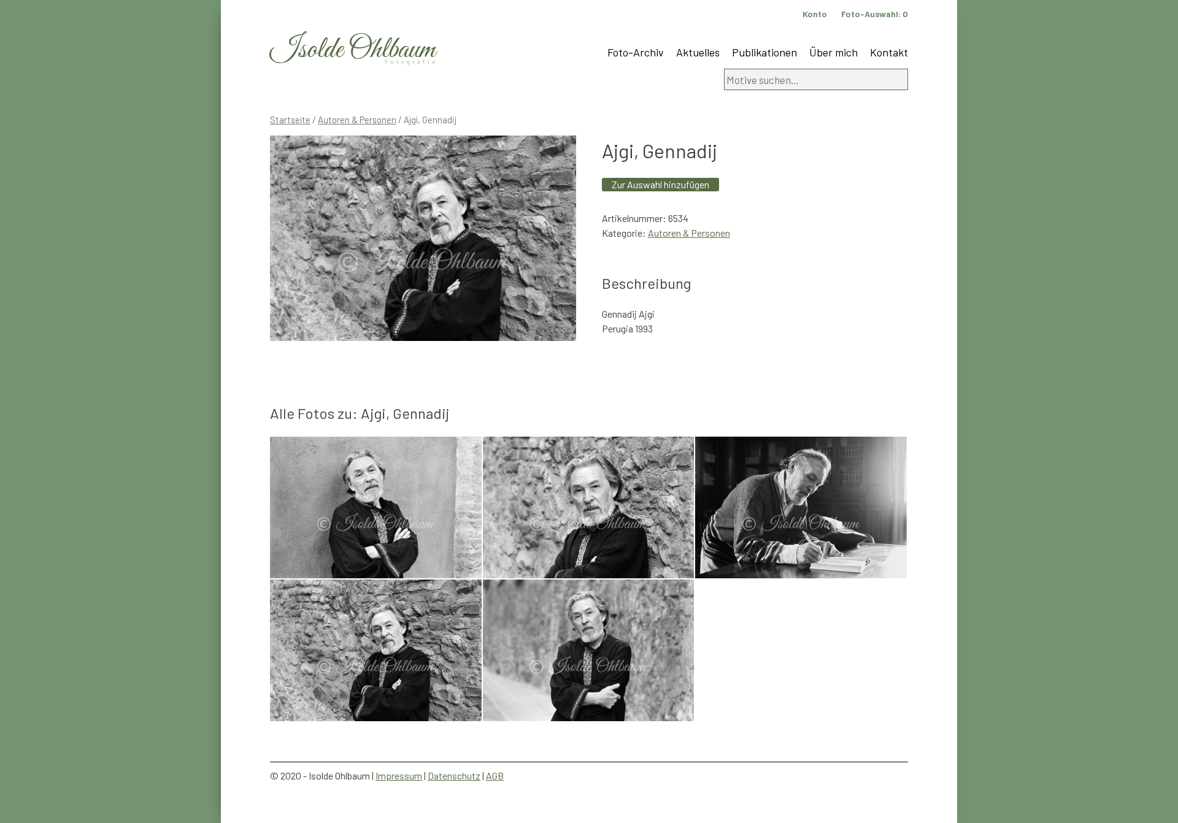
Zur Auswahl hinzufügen (660, 184)
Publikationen (764, 52)
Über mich (833, 52)
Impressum (398, 775)
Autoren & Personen (357, 119)
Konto (815, 14)
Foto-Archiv (635, 52)
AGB (495, 775)
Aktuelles (698, 52)
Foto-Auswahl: (874, 14)
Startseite (290, 119)
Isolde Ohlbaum (353, 50)
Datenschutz (454, 775)
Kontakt (889, 52)
